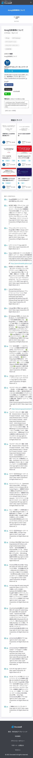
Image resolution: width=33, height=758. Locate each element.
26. (7, 677)
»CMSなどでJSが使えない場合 (17, 99)
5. (7, 253)
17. (7, 510)
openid (23, 160)
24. (7, 648)
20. (7, 565)
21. (7, 586)
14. (7, 444)
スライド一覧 (9, 71)
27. (7, 707)
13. (7, 412)
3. (7, 228)
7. (7, 289)
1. (7, 199)
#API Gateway (16, 38)
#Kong (7, 38)
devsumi (8, 183)
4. (7, 245)
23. (7, 638)
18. (7, 531)
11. (7, 376)
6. (7, 267)
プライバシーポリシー (18, 741)
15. (7, 474)
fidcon (14, 160)
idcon (7, 160)
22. (7, 608)
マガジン (17, 750)
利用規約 (17, 736)
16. (7, 484)
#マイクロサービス (11, 42)
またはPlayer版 (16, 91)
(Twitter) (9, 89)
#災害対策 (8, 49)
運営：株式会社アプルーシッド (17, 732)
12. (7, 388)
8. (7, 308)
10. (7, 346)
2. (7, 206)
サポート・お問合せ (18, 745)
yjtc (22, 183)
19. (7, 542)
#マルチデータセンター (12, 45)
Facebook (9, 84)
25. (7, 669)
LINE (8, 94)
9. (7, 316)
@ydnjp (6, 68)
